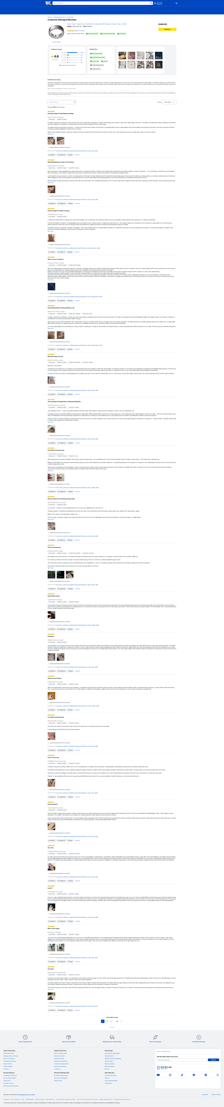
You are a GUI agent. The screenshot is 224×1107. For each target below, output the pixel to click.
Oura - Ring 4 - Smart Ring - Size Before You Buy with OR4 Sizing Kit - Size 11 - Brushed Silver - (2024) (79, 296)
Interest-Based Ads (29, 1099)
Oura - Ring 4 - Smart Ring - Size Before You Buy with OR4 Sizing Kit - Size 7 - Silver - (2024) (77, 746)
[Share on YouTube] (158, 1075)
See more (50, 134)
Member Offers (58, 1080)
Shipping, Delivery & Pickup (11, 1056)
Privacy (22, 1099)
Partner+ (107, 1069)
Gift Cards (6, 1069)
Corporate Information (111, 1075)
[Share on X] (217, 1075)
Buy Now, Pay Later (9, 1083)
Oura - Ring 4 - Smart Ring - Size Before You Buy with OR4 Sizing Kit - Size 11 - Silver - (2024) (77, 199)
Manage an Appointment (60, 1061)
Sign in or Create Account (163, 1051)
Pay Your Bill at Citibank (10, 1078)
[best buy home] (48, 3)
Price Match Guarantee (10, 1061)
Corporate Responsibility (111, 1080)
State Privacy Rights (39, 1099)
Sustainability (108, 1083)
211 (117, 1021)
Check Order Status (9, 1053)
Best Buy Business (109, 1066)
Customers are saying (54, 79)
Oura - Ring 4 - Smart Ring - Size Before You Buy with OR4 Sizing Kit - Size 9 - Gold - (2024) (77, 957)
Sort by (160, 102)
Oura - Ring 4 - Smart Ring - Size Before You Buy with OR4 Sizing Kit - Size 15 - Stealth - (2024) (77, 625)
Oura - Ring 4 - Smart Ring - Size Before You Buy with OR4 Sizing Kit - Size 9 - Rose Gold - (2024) (78, 248)
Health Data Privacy (50, 1099)
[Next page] (121, 1021)
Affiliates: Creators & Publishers (113, 1058)
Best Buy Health (109, 1061)
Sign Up (213, 1060)
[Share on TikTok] (182, 1075)
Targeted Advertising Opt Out (106, 1099)
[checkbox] (92, 33)
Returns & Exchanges (9, 1058)
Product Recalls (8, 1063)
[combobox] (169, 102)
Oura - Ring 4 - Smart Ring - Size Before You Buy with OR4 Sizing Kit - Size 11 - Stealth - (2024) (77, 487)
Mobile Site (205, 1094)
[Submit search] (151, 3)
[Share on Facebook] (193, 1075)
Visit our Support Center (60, 1053)
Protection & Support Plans (61, 1063)
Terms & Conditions (14, 1099)
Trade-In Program (8, 1066)
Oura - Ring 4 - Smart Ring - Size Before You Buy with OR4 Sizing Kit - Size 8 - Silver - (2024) (96, 24)
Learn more (164, 1068)
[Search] (75, 102)
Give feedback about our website (26, 1094)
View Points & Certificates (60, 1078)
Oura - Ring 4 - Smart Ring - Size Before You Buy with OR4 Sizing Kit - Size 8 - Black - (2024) (77, 667)
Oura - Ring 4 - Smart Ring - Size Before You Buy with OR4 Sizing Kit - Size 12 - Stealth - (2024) (77, 705)
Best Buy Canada (216, 1094)
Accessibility (6, 1099)
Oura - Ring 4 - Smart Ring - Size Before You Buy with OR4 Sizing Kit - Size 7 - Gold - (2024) (77, 150)
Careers (107, 1078)
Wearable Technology (59, 17)
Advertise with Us (109, 1056)
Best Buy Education (110, 1063)
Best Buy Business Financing (11, 1086)
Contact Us (57, 1069)
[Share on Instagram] (170, 1075)
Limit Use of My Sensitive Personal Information (87, 1099)
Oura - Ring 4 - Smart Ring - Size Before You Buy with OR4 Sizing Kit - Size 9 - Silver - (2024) (77, 536)
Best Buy (50, 17)
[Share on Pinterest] (205, 1075)
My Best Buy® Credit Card (10, 1075)
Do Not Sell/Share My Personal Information (65, 1099)
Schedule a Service (59, 1058)
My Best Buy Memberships (61, 1075)
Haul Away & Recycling (60, 1066)
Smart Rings (70, 17)
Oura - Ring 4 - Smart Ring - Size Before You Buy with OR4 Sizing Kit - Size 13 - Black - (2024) (77, 584)
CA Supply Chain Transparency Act (122, 1099)
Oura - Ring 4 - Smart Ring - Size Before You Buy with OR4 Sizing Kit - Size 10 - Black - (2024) (77, 390)
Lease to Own (7, 1080)
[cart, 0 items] (176, 3)
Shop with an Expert (59, 1056)
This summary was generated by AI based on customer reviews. (62, 88)
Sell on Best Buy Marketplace (112, 1053)
